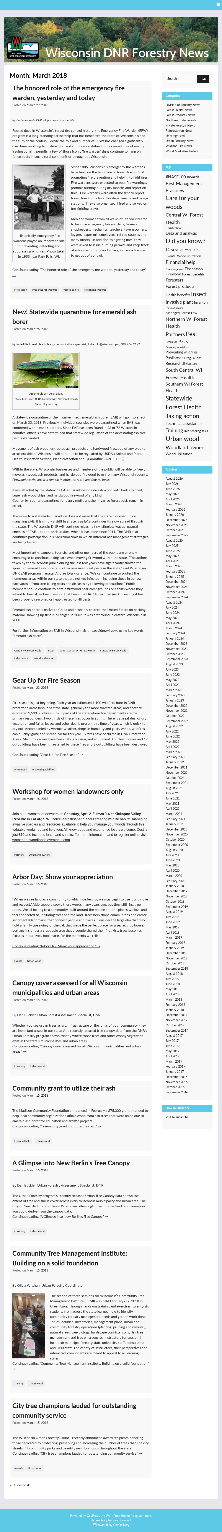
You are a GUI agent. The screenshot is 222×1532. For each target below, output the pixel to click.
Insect (50, 650)
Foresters (174, 280)
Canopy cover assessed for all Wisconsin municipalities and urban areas (69, 988)
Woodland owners (44, 658)
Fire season (20, 289)
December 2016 (176, 1077)
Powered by (78, 1515)
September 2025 (177, 535)
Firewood (173, 274)
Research (173, 364)
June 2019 (173, 922)
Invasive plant (179, 302)
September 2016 (177, 1092)
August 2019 (174, 911)
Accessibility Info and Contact (111, 1520)
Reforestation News (179, 130)
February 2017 (175, 1066)
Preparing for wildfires (44, 289)
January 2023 (175, 700)
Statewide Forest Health (113, 650)
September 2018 (177, 968)
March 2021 (174, 814)
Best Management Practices (184, 187)
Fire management (175, 269)
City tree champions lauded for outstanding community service (74, 1411)
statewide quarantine (31, 417)
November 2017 (177, 1020)
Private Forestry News (180, 125)
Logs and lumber (174, 308)
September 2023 (177, 659)
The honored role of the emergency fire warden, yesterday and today (68, 93)
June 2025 (173, 551)
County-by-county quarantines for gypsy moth (47, 500)
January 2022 (175, 762)
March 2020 (174, 876)
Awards (18, 1468)
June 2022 (173, 736)
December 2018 (176, 953)
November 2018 (177, 958)
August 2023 (174, 664)
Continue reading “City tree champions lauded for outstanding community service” (77, 1453)
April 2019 (173, 932)
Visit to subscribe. (177, 1117)
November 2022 (177, 710)
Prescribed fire (70, 289)
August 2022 (174, 726)
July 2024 (172, 607)
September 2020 (177, 845)
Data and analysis (181, 233)
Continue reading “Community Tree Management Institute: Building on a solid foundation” (80, 1366)
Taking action (182, 416)
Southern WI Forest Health (184, 387)
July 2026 (172, 483)
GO (203, 79)
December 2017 (176, 1015)
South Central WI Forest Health (77, 650)
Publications (175, 358)
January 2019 (175, 948)
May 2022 (172, 741)
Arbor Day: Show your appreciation (62, 877)
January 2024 (175, 638)
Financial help (22, 1141)
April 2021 (173, 808)
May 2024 (172, 618)
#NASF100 (176, 177)
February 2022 (175, 757)
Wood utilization (179, 454)
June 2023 (173, 674)
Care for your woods (182, 202)
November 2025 (177, 525)
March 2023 (174, 690)
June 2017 (173, 1046)
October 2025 (175, 530)
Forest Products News (180, 115)
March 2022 (174, 752)
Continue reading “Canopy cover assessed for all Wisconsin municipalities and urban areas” (76, 1049)
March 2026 (174, 504)
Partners (19, 854)
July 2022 (172, 731)
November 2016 (177, 1082)
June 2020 (173, 860)
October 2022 (175, 716)
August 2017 (174, 1035)
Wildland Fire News (179, 146)
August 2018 (174, 973)
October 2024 (175, 592)
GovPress (93, 1515)
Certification (173, 228)
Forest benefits (193, 274)
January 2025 (175, 576)
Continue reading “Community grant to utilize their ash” (56, 1126)
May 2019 (172, 927)
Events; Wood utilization (183, 256)
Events (18, 961)
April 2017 (173, 1056)
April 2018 (173, 994)
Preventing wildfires (95, 289)
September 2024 (177, 597)
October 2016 (175, 1087)
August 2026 (174, 478)
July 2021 (172, 793)
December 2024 (176, 581)
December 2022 (176, 705)
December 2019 (176, 891)
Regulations (193, 358)
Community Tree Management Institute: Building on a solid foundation (69, 1258)
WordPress (113, 1515)
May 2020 (172, 865)
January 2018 (175, 1010)
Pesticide (172, 342)
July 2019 (172, 917)
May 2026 (172, 494)
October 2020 (175, 839)
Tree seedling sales (196, 431)
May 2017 (172, 1051)
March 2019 (174, 937)
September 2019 (177, 906)
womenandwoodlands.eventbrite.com (41, 840)
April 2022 (173, 747)
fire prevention (99, 177)
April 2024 (173, 623)
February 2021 (175, 819)
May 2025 (172, 556)
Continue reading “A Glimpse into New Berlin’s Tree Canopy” (60, 1216)
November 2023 (177, 649)
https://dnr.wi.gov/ (103, 630)
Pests (183, 342)
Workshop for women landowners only (68, 792)
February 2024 (175, 633)
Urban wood (21, 658)
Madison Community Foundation (44, 1110)
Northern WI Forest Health (186, 323)
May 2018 (172, 989)
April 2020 (173, 870)
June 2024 (173, 612)
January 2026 (175, 514)
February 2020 (175, 881)
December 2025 (176, 520)
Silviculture (189, 363)
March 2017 (174, 1061)
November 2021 (177, 772)
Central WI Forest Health (28, 650)
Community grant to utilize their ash (64, 1088)
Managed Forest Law (181, 313)
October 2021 (175, 778)
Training (18, 1383)
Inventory (19, 1066)
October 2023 (175, 654)
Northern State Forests (181, 120)
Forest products (180, 287)
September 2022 (177, 721)
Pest (191, 334)
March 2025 (174, 566)
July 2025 (172, 545)
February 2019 (175, 942)
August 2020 (174, 850)
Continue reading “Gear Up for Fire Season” (47, 755)
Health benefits (178, 295)
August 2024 (174, 602)
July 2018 (172, 979)
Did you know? (186, 241)
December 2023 (176, 643)
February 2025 (175, 571)
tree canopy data (109, 1030)
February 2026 (175, 509)
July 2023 (172, 669)
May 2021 (172, 803)
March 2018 (174, 999)
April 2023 (173, 685)
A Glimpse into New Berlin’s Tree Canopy (71, 1163)
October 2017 (175, 1025)
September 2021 (177, 783)
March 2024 (174, 628)
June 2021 (173, 798)
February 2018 (175, 1004)
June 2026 (173, 489)
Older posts (20, 1485)
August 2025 (174, 540)
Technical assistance (184, 424)
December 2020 (176, 829)
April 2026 (173, 499)
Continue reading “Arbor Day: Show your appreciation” (56, 946)
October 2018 (175, 963)
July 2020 (172, 855)
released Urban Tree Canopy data (97, 1196)
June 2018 (173, 984)
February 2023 (175, 695)
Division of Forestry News (183, 105)
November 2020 (177, 834)
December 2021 (176, 767)
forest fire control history (74, 130)
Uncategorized (175, 136)
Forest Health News (179, 110)
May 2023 (172, 680)
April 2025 (173, 561)
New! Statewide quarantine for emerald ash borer (74, 317)
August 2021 (174, 788)
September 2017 (177, 1030)
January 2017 (175, 1071)
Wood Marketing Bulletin (182, 151)
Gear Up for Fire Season (46, 680)
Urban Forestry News (180, 141)
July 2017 (172, 1040)
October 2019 (175, 901)
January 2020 (175, 886)
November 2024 (177, 587)
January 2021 (175, 824)
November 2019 (177, 896)
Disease (174, 249)
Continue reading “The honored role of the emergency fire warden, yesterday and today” (79, 272)
